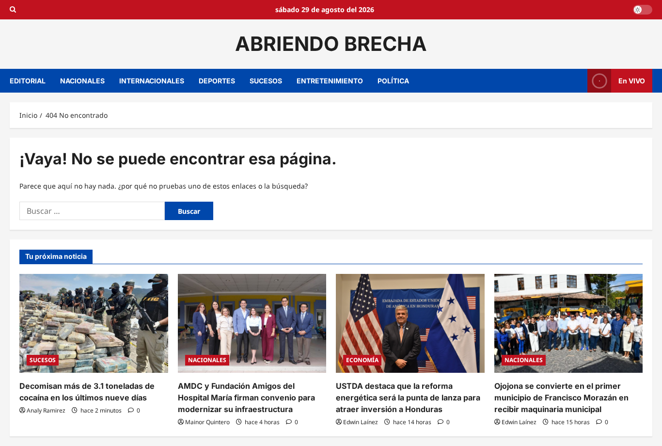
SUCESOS (266, 81)
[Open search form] (13, 10)
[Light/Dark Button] (642, 10)
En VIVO (631, 80)
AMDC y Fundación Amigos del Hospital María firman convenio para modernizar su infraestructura (246, 397)
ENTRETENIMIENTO (330, 81)
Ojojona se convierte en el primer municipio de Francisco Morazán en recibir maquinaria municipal (561, 397)
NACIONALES (82, 81)
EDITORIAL (28, 81)
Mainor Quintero (207, 422)
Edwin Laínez (360, 422)
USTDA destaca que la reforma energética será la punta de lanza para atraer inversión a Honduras (408, 397)
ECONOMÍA (362, 360)
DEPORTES (217, 81)
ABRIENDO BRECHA (331, 44)
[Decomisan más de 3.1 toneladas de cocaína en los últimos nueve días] (93, 323)
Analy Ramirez (46, 410)
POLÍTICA (393, 81)
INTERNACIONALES (151, 81)
